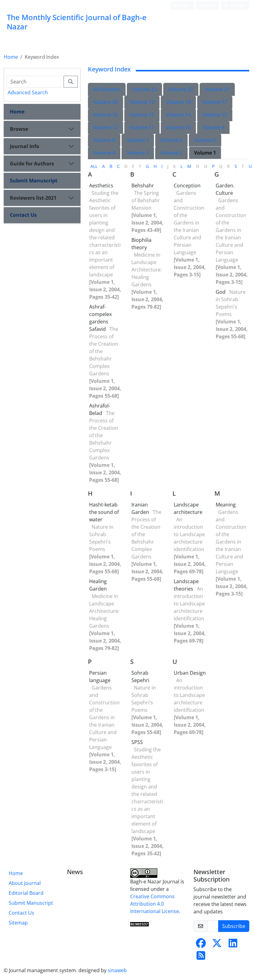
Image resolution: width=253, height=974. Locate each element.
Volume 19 (142, 102)
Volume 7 (138, 140)
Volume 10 (178, 127)
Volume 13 (214, 114)
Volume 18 (178, 102)
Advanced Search (28, 92)
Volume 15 (142, 114)
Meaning (226, 504)
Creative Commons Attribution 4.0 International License (154, 904)
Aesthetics (101, 185)
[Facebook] (200, 945)
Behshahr (142, 185)
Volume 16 (105, 114)
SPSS (137, 742)
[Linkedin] (233, 945)
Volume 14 (178, 114)
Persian (237, 5)
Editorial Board (26, 893)
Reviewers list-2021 (33, 197)
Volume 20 (105, 102)
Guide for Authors (32, 163)
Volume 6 (171, 140)
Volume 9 (213, 127)
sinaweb (117, 970)
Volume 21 (217, 89)
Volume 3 (138, 152)
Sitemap (18, 922)
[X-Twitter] (216, 945)
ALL (93, 166)
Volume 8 (104, 140)
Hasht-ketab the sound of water (104, 512)
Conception (187, 185)
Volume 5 (205, 140)
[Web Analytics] (139, 923)
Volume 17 (214, 102)
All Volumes (106, 89)
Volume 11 (142, 127)
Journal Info (24, 146)
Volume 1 (205, 152)
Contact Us (23, 214)
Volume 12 (105, 127)
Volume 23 (144, 89)
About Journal (25, 883)
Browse (19, 129)
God (221, 291)
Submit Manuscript (33, 180)
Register (206, 5)
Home (11, 56)
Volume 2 (171, 152)
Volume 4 (104, 152)
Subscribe (233, 926)
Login (183, 5)
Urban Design (190, 672)
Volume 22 (180, 89)
